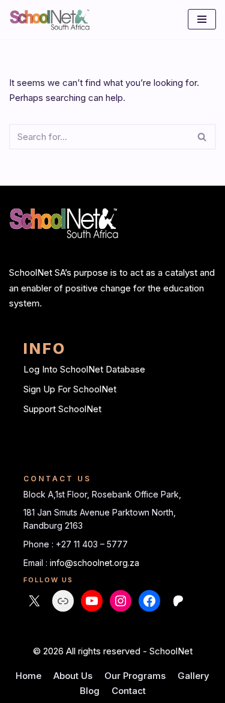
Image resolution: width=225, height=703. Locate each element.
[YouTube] (92, 601)
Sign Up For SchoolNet (69, 389)
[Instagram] (120, 601)
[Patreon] (178, 601)
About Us (72, 675)
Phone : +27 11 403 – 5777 (75, 544)
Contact (129, 690)
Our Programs (135, 675)
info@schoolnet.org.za (94, 563)
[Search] (202, 137)
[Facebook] (149, 601)
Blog (90, 690)
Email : (36, 563)
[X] (34, 601)
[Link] (63, 601)
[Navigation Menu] (202, 19)
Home (28, 675)
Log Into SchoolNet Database (84, 369)
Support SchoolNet (62, 409)
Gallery (193, 675)
